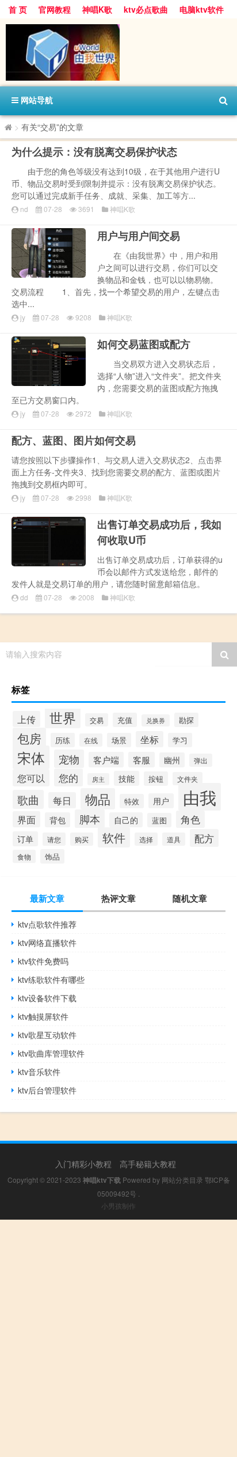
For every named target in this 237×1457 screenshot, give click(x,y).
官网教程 (55, 9)
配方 (204, 838)
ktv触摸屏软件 (43, 1016)
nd (24, 209)
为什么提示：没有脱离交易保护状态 (94, 151)
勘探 (186, 719)
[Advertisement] (118, 1338)
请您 (54, 839)
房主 (98, 779)
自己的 (126, 820)
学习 (180, 740)
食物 (24, 856)
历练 (62, 740)
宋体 (31, 757)
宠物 (69, 758)
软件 (113, 837)
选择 (146, 839)
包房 (29, 738)
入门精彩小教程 (83, 1164)
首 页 (18, 9)
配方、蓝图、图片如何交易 (74, 440)
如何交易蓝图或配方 (143, 343)
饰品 (52, 856)
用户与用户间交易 (138, 235)
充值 (124, 719)
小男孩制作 (118, 1205)
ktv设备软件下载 (47, 998)
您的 (68, 777)
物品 (97, 799)
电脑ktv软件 (201, 9)
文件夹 (187, 779)
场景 (119, 740)
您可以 (31, 778)
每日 (62, 800)
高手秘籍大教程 (148, 1164)
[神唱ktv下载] (118, 52)
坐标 (149, 739)
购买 (82, 839)
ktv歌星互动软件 (47, 1034)
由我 (199, 797)
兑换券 (155, 720)
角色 (190, 819)
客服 (141, 760)
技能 (126, 778)
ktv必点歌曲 (146, 9)
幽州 (172, 760)
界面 (26, 819)
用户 (161, 801)
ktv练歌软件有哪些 (51, 979)
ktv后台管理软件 (47, 1090)
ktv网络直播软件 (47, 942)
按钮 (155, 778)
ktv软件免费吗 (43, 961)
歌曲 (28, 799)
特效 (131, 801)
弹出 (201, 760)
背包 (57, 820)
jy (22, 317)
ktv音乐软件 (39, 1071)
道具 (174, 839)
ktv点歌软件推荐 (47, 924)
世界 (62, 717)
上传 (26, 719)
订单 (25, 839)
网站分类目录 (182, 1179)
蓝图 (159, 820)
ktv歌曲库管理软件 (51, 1053)
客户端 (106, 760)
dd (24, 597)
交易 (97, 720)
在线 (91, 740)
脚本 (89, 818)
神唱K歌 (97, 9)
